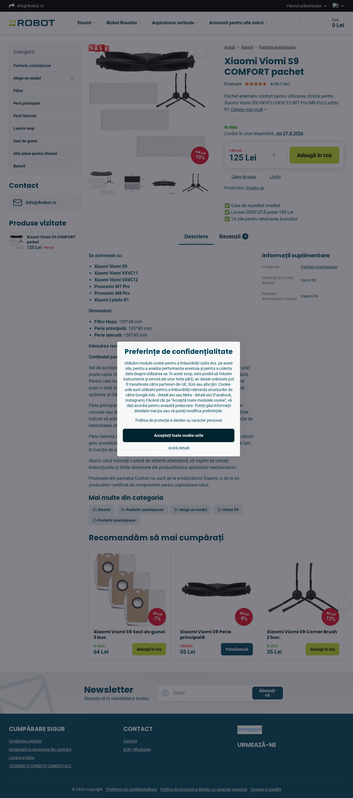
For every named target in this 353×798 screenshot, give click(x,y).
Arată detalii (178, 448)
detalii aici (166, 395)
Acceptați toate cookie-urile (178, 435)
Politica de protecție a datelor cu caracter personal (178, 420)
